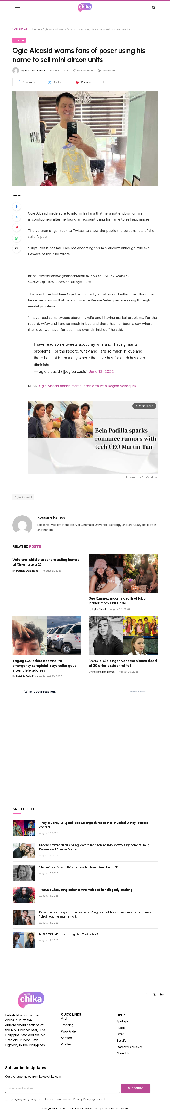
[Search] (153, 7)
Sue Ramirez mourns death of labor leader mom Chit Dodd (118, 600)
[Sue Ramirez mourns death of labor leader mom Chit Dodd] (123, 573)
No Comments (86, 70)
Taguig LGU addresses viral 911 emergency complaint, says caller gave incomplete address (44, 665)
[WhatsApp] (16, 238)
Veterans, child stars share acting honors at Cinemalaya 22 (45, 562)
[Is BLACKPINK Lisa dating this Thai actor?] (24, 940)
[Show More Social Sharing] (103, 82)
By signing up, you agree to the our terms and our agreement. (57, 1099)
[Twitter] (16, 217)
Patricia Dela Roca (27, 570)
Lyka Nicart (99, 609)
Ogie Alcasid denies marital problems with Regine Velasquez (88, 386)
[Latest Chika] (85, 7)
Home (36, 29)
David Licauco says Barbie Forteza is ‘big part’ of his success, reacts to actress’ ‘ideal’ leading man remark (95, 914)
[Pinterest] (16, 227)
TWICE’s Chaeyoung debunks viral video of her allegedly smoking (85, 890)
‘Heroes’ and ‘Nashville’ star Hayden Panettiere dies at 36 (79, 867)
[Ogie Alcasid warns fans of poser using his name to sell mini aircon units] (85, 138)
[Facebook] (16, 206)
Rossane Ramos (35, 70)
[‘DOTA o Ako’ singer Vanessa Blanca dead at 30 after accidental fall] (123, 635)
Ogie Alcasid (23, 497)
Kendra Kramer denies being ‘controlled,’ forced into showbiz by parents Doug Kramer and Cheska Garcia (94, 847)
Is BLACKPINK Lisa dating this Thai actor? (68, 934)
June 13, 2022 (101, 371)
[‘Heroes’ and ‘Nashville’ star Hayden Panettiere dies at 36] (24, 873)
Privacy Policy (82, 1099)
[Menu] (17, 7)
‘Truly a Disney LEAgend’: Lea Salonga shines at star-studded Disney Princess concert (93, 825)
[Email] (16, 249)
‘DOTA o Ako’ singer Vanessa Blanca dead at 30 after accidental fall (123, 663)
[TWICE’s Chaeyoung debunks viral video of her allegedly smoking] (24, 895)
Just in (19, 40)
